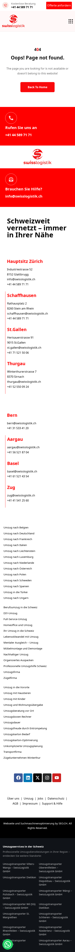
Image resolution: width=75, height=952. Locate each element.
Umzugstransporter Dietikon (19, 877)
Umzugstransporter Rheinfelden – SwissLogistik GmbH (19, 930)
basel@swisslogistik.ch (22, 471)
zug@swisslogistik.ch (21, 495)
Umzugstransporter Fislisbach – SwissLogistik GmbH (17, 894)
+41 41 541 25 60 (18, 500)
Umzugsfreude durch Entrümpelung (25, 728)
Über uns (13, 798)
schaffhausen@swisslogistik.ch (27, 313)
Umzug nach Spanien (16, 586)
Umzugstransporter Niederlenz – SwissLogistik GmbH (54, 930)
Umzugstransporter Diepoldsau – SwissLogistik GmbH (54, 881)
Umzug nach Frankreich (17, 539)
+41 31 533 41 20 (18, 428)
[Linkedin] (28, 777)
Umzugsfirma (11, 672)
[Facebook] (18, 777)
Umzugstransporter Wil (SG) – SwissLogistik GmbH (19, 905)
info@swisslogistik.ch (23, 196)
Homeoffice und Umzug (17, 625)
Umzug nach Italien (15, 545)
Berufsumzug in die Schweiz (20, 607)
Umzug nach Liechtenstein (19, 551)
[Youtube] (56, 777)
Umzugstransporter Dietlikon (50, 905)
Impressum (30, 803)
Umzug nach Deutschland (18, 533)
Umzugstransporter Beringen (14, 942)
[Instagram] (47, 777)
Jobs (40, 798)
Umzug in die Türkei (15, 592)
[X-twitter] (37, 777)
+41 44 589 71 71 (18, 134)
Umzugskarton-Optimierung (20, 740)
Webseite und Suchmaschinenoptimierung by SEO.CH (35, 823)
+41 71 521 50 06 (18, 353)
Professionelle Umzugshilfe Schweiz (25, 666)
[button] (7, 944)
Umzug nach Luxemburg (18, 557)
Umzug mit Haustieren (17, 693)
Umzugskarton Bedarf (16, 734)
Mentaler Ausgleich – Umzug (20, 642)
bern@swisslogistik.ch (21, 423)
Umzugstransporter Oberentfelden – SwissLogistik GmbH (50, 867)
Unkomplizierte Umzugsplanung (23, 746)
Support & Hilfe (52, 803)
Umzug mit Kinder (14, 699)
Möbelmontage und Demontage (22, 648)
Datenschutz (56, 798)
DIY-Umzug (10, 613)
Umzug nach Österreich (17, 568)
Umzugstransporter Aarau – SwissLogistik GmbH (55, 942)
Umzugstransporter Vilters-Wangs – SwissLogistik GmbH (19, 867)
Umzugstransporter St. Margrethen (16, 915)
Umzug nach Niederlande (18, 562)
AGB (16, 803)
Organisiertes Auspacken (18, 660)
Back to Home (37, 87)
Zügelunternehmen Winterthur (21, 757)
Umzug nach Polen (14, 574)
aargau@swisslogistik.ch (23, 447)
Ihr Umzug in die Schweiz (18, 630)
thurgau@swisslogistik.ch (24, 382)
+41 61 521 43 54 (18, 476)
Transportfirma (12, 751)
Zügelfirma (10, 678)
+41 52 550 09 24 (18, 387)
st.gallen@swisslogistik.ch (24, 348)
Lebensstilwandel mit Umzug (20, 636)
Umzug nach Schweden (17, 580)
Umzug (29, 798)
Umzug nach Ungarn (15, 598)
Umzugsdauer (11, 722)
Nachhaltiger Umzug (15, 654)
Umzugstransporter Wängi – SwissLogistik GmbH (55, 892)
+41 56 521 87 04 (18, 452)
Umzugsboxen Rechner (17, 716)
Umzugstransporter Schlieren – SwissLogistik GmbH (53, 917)
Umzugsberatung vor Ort (18, 710)
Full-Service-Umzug (15, 619)
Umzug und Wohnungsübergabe (23, 704)
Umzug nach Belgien (15, 527)
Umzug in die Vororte (16, 687)
